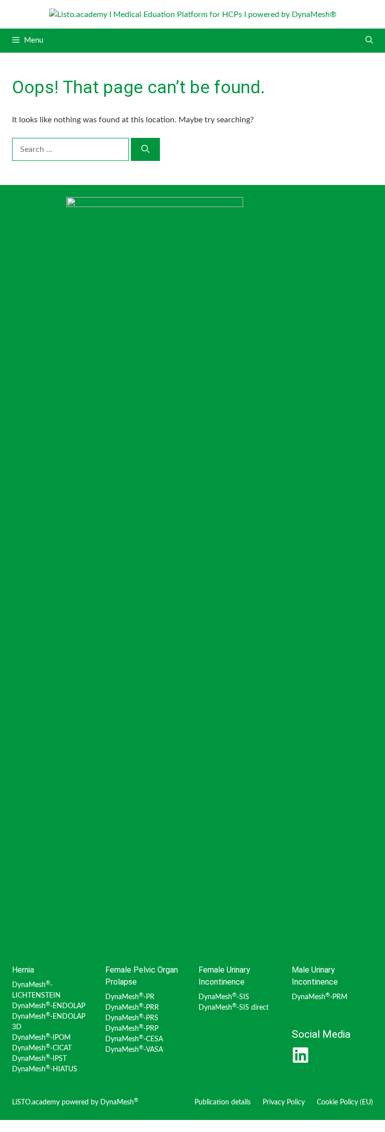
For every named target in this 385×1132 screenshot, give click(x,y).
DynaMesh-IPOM (41, 1037)
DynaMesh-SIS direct (234, 1007)
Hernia (23, 970)
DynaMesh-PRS (131, 1018)
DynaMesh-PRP (131, 1028)
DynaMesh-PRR (132, 1007)
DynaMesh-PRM (319, 997)
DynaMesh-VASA (134, 1049)
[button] (369, 41)
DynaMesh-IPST (39, 1058)
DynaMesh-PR (129, 997)
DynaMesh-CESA (134, 1039)
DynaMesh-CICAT (42, 1048)
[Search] (145, 149)
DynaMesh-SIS (224, 997)
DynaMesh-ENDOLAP (48, 1006)
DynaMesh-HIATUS (44, 1069)
